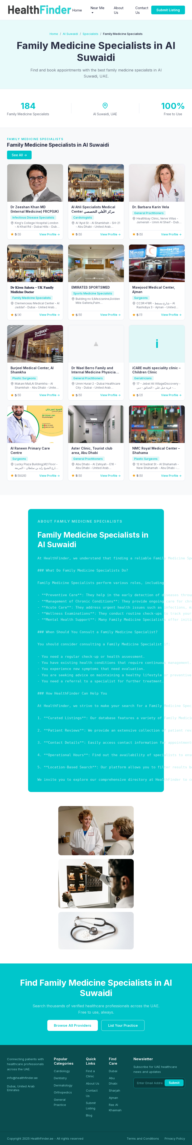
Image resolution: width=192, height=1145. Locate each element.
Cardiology (62, 1071)
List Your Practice (123, 1025)
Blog (89, 1115)
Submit (174, 1083)
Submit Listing (168, 10)
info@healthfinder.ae (22, 1078)
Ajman (113, 1098)
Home (77, 10)
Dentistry (60, 1078)
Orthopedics (63, 1092)
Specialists (90, 34)
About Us (92, 1083)
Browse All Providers (72, 1025)
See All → (19, 155)
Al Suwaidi (70, 34)
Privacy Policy (175, 1138)
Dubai (113, 1071)
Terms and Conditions (143, 1138)
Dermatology (63, 1085)
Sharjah (114, 1090)
